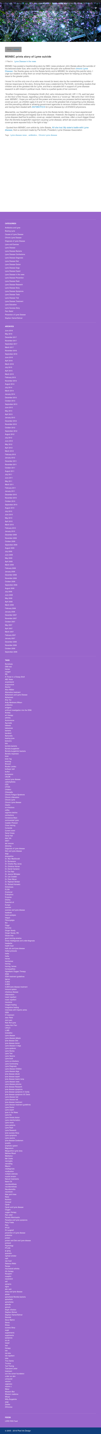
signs (7, 1286)
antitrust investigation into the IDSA (18, 710)
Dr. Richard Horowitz (12, 884)
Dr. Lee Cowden (11, 876)
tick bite (8, 1353)
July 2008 (8, 591)
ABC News (9, 679)
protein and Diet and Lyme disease (18, 1240)
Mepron (8, 1166)
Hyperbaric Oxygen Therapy (15, 971)
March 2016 (9, 364)
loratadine (8, 1033)
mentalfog (8, 1163)
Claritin (7, 805)
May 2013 (8, 411)
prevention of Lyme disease (15, 1233)
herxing (7, 963)
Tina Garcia (9, 1361)
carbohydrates (10, 782)
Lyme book (9, 1058)
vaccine (8, 1381)
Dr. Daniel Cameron (12, 869)
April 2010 (8, 521)
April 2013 (8, 414)
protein (7, 1238)
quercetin (8, 1253)
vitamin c (8, 1386)
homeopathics (10, 969)
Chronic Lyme (10, 800)
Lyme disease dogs (12, 1071)
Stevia (7, 1322)
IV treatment (9, 1015)
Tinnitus (8, 1363)
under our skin (10, 1376)
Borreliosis (9, 664)
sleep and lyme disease (13, 1291)
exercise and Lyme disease (15, 910)
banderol (8, 733)
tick (6, 1350)
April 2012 (8, 448)
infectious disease (11, 992)
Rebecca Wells (10, 1263)
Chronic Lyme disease (48, 135)
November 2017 (11, 340)
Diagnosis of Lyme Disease (15, 241)
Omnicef (8, 1202)
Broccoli (8, 764)
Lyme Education (11, 304)
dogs (7, 853)
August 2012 (9, 434)
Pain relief (8, 1215)
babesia (8, 725)
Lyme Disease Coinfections (15, 254)
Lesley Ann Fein (11, 1025)
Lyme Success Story (12, 308)
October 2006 (10, 648)
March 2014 (9, 391)
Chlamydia (9, 792)
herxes (7, 669)
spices (7, 1294)
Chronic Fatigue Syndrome (15, 794)
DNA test (8, 666)
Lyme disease (10, 1035)
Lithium (7, 1028)
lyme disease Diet (11, 1040)
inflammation (9, 994)
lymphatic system (11, 1146)
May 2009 (8, 558)
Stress (7, 1325)
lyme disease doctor (12, 1043)
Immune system (11, 989)
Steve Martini (10, 1320)
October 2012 (10, 427)
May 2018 (8, 334)
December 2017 (11, 337)
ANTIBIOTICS (38, 106)
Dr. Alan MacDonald (12, 858)
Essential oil (9, 902)
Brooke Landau (10, 766)
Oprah (7, 1204)
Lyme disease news (18, 135)
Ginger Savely (10, 930)
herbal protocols (11, 951)
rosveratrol (9, 1279)
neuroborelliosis (11, 1184)
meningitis (8, 1161)
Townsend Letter (11, 1368)
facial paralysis (10, 915)
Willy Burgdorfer (11, 1399)
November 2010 (11, 498)
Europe (7, 905)
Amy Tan (8, 700)
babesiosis (9, 728)
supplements (9, 1332)
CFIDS (7, 787)
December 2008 (11, 575)
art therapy (9, 715)
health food (9, 946)
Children (8, 789)
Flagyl (7, 925)
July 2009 (8, 551)
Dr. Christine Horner (12, 866)
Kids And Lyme (10, 1022)
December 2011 (11, 461)
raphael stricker (10, 1256)
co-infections (9, 807)
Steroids (8, 1317)
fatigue (7, 917)
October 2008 (10, 581)
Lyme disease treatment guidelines (18, 1104)
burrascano (9, 774)
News (7, 1197)
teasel (7, 1343)
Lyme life (8, 1115)
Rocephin (8, 1274)
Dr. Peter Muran (11, 879)
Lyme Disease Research (14, 284)
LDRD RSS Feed (11, 1421)
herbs (7, 953)
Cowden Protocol (11, 823)
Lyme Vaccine (10, 1056)
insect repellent (10, 999)
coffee (7, 810)
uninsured (8, 1379)
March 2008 (9, 605)
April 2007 (8, 628)
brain (7, 756)
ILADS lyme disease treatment (16, 987)
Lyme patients (10, 1125)
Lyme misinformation (12, 1120)
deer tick (8, 838)
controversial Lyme (12, 820)
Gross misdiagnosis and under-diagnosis (20, 940)
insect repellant (10, 997)
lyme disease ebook (12, 1074)
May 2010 (8, 518)
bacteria (8, 730)
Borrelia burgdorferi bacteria (15, 751)
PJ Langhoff (9, 1230)
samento (8, 1284)
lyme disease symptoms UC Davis (17, 1094)
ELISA (7, 889)
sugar (7, 1330)
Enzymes (8, 897)
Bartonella (8, 736)
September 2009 (11, 545)
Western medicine (11, 1394)
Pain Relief (9, 311)
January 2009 (10, 571)
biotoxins (8, 741)
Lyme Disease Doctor (13, 264)
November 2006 (11, 645)
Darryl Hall (9, 835)
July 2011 (8, 474)
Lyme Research (10, 1130)
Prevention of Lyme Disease (15, 314)
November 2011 (11, 464)
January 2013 (10, 417)
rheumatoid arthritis (12, 1268)
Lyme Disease (10, 247)
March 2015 (9, 374)
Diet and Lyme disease (13, 851)
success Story (10, 1327)
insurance (8, 1002)
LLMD (7, 1030)
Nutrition (8, 1199)
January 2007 (10, 638)
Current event (10, 830)
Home (9, 49)
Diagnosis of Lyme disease (15, 848)
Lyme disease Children (13, 1069)
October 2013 (10, 401)
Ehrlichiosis (9, 887)
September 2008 (11, 585)
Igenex (7, 979)
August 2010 (9, 508)
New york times (10, 1194)
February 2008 (10, 608)
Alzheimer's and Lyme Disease (16, 695)
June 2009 (9, 555)
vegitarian (8, 1384)
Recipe (7, 1266)
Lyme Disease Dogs (12, 268)
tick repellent (9, 1356)
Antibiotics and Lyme (12, 227)
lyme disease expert (12, 1076)
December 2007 (11, 615)
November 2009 (11, 538)
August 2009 (9, 548)
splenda (8, 1304)
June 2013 (9, 407)
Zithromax (8, 1407)
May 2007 (8, 625)
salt (6, 1281)
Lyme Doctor (9, 1107)
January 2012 (10, 457)
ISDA (7, 1012)
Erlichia (7, 900)
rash (6, 1258)
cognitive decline (11, 812)
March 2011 (9, 484)
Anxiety (7, 712)
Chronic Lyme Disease (13, 237)
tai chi (7, 1340)
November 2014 (11, 381)
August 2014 (9, 384)
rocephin (8, 1276)
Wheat (7, 1397)
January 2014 (10, 394)
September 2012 (11, 431)
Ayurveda (8, 723)
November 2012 (11, 424)
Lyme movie (9, 1122)
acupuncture (9, 684)
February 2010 (10, 528)
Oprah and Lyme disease (14, 1207)
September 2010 (11, 504)
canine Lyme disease (12, 779)
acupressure (9, 682)
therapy (8, 1348)
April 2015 (8, 371)
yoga (7, 1402)
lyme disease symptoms (13, 1089)
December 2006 (11, 642)
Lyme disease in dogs (13, 1045)
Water (7, 1389)
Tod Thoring (9, 1366)
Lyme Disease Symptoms (14, 291)
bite (6, 743)
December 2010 (11, 494)
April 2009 (8, 561)
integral (8, 672)
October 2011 (10, 468)
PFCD (7, 1227)
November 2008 (11, 578)
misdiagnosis (9, 1169)
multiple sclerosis (11, 1174)
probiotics (8, 1235)
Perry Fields (9, 1222)
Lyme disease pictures (13, 1084)
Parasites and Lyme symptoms (16, 1220)
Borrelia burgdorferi (12, 748)
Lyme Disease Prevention (14, 278)
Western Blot (10, 1391)
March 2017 (9, 347)
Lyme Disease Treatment (14, 301)
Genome (8, 928)
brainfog (8, 761)
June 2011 (9, 478)
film (6, 923)
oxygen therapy (10, 1212)
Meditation (9, 1156)
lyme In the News (11, 1112)
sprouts (7, 1307)
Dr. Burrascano (10, 861)
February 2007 (10, 635)
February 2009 (10, 568)
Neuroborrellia (10, 1189)
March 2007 (9, 632)
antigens (8, 707)
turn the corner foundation (14, 1373)
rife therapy (9, 1271)
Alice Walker (9, 689)
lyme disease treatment (13, 1102)
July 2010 (8, 511)
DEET (7, 841)
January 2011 (10, 491)
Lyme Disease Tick (12, 298)
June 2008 (9, 595)
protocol (8, 1243)
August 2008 (9, 588)
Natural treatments (12, 1179)
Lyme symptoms (11, 1135)
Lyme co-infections (12, 1061)
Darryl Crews (9, 833)
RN (6, 674)
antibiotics (33, 135)
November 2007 (11, 618)
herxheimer (9, 961)
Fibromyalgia (9, 920)
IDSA (7, 974)
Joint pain (8, 1020)
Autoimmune (9, 720)
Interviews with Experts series (16, 1010)
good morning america (13, 938)
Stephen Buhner (11, 1312)
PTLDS (7, 1248)
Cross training (10, 825)
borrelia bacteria (11, 746)
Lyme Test (8, 1053)
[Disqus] (50, 169)
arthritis (8, 718)
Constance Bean (11, 818)
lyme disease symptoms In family (17, 1092)
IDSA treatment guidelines (14, 976)
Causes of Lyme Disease (14, 234)
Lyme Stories (9, 1051)
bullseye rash (10, 769)
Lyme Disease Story (12, 288)
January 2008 (10, 611)
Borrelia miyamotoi (12, 754)
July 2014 (8, 387)
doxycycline (9, 856)
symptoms (8, 1338)
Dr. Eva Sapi (9, 871)
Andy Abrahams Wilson (13, 702)
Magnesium (9, 1148)
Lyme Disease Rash (12, 281)
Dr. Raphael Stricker (12, 882)
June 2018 (9, 330)
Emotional (8, 892)
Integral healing (11, 1005)
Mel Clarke (9, 1158)
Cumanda (8, 828)
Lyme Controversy (11, 1064)
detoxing (8, 846)
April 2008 (8, 601)
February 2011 (10, 488)
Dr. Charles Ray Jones (13, 864)
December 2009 (11, 534)
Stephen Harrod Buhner (13, 318)
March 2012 (9, 451)
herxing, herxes (10, 966)
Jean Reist (9, 1017)
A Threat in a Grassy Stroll (15, 677)
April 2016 (8, 360)
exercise (8, 907)
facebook (8, 912)
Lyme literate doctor (12, 1117)
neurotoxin (9, 1192)
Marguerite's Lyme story (13, 1151)
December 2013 (11, 397)
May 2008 (8, 598)
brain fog (8, 759)
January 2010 (10, 531)
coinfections (9, 815)
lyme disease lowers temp (14, 1079)
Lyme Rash (9, 1127)
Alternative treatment (13, 692)
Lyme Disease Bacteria (13, 251)
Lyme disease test (11, 1097)
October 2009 (10, 541)
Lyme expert (9, 1110)
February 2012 (10, 454)
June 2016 (9, 357)
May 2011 (8, 481)
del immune (9, 843)
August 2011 (9, 471)
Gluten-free (9, 935)
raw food (8, 1261)
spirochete (9, 1299)
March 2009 (9, 565)
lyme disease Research (13, 1087)
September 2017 (11, 344)
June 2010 (9, 514)
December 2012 (11, 421)
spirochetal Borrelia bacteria (15, 1297)
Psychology (9, 1245)
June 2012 (9, 441)
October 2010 (10, 501)
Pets (6, 1225)
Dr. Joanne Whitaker (12, 874)
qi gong (8, 1251)
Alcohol (7, 687)
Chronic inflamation (12, 797)
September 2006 (11, 652)
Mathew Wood (10, 1153)
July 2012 (8, 437)
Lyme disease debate (13, 1038)
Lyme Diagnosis (11, 1066)
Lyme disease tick (11, 1099)
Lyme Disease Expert (13, 271)
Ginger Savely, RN (12, 933)
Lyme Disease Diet (12, 261)
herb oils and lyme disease (15, 948)
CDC (7, 784)
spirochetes (9, 1302)
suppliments (9, 1335)
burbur (7, 771)
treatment (8, 1371)
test (6, 1345)
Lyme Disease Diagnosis (14, 258)
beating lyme (9, 738)
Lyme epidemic (10, 1048)
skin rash (8, 1289)
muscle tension (10, 1176)
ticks (6, 1358)
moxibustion (9, 1171)
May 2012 (8, 444)
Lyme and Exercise (12, 244)
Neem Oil (8, 1181)
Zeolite (7, 1404)
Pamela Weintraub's (12, 1217)
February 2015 (10, 377)
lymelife (8, 1143)
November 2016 (11, 350)
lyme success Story (12, 1133)
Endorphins (9, 894)
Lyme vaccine (10, 1138)
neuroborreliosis (11, 1186)
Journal (16, 49)
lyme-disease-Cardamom (14, 1140)
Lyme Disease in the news (25, 61)
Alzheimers (9, 697)
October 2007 (10, 621)
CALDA (7, 777)
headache (8, 943)
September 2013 (11, 404)
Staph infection (10, 1309)
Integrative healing (12, 1007)
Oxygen (8, 1209)
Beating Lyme (10, 231)
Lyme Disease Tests (12, 294)
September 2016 (11, 354)
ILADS (7, 982)
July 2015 (8, 367)
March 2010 (9, 524)
